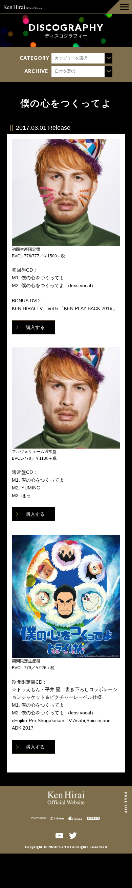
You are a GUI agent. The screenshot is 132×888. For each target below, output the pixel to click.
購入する (35, 327)
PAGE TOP (126, 794)
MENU (119, 7)
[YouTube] (59, 835)
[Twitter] (73, 835)
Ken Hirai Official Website (23, 7)
